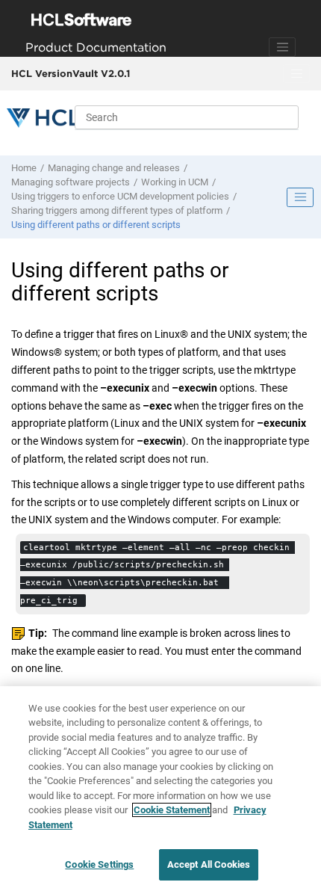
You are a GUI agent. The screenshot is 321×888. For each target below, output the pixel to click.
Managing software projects (70, 182)
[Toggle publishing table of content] (300, 197)
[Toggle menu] (296, 74)
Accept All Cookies (208, 864)
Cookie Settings (99, 864)
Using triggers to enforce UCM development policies (120, 196)
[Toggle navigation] (282, 47)
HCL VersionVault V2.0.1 (70, 73)
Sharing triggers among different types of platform (116, 210)
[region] (160, 787)
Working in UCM (174, 182)
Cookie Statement (172, 809)
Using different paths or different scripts (96, 224)
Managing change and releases (114, 167)
